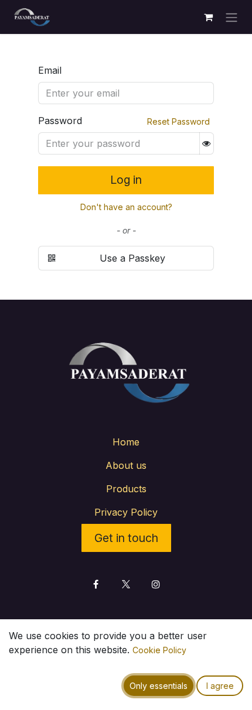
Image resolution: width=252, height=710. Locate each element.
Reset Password (178, 121)
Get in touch (126, 538)
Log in (126, 180)
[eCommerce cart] (208, 17)
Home (126, 442)
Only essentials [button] (159, 686)
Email (50, 70)
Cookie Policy (159, 650)
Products (126, 489)
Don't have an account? (126, 207)
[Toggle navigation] (231, 17)
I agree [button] (220, 686)
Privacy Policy (126, 512)
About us (126, 465)
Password (60, 120)
